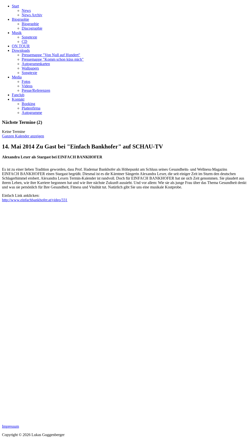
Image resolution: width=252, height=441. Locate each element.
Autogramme (32, 112)
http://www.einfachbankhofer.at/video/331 (34, 200)
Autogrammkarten (36, 64)
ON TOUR (21, 46)
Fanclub (18, 95)
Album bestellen (18, 18)
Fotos (26, 81)
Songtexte (29, 37)
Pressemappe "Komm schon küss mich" (53, 59)
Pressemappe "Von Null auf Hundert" (51, 55)
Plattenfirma (31, 108)
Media (17, 77)
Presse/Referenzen (36, 90)
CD (24, 41)
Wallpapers (30, 68)
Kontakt (18, 99)
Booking (28, 104)
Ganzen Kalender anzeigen (23, 136)
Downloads (21, 50)
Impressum (10, 426)
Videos (27, 86)
